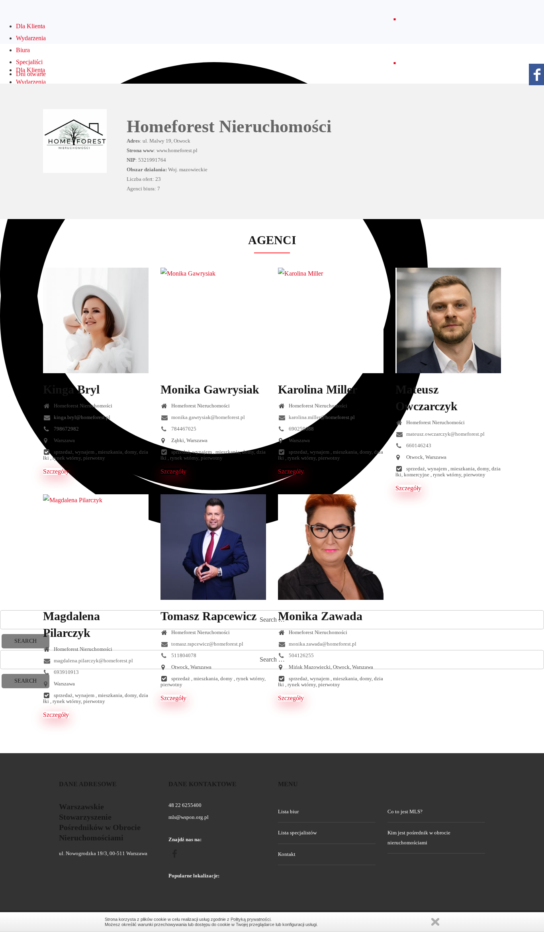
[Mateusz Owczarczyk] (448, 320)
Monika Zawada (320, 616)
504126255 (301, 655)
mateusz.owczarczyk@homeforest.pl (445, 434)
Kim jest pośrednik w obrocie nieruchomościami (418, 837)
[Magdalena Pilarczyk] (96, 547)
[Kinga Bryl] (96, 320)
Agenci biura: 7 (143, 189)
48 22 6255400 (185, 805)
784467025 (183, 429)
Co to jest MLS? (405, 812)
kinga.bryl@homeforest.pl (81, 417)
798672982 (66, 429)
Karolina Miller (317, 389)
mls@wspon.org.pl (188, 817)
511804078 (183, 655)
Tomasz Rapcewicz (208, 616)
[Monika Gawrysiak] (213, 320)
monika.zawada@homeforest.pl (322, 644)
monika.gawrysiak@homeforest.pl (207, 417)
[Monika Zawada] (331, 547)
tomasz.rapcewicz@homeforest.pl (206, 644)
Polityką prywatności (250, 919)
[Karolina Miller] (331, 320)
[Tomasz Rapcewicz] (213, 547)
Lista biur (288, 812)
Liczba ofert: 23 (144, 179)
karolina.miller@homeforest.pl (321, 417)
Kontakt (286, 854)
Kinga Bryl (71, 389)
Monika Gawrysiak (209, 389)
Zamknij (435, 922)
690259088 (301, 429)
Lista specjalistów (297, 833)
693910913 (66, 672)
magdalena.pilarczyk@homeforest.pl (93, 661)
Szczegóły (56, 471)
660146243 (418, 445)
